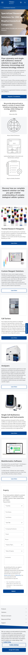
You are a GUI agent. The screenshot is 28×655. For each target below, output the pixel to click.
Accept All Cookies (14, 649)
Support (3, 622)
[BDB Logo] (11, 2)
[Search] (25, 2)
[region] (14, 642)
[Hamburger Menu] (2, 2)
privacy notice (7, 575)
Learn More (14, 243)
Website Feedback (26, 328)
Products (3, 609)
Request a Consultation (14, 96)
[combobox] (25, 2)
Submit (13, 591)
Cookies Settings (14, 645)
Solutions (3, 612)
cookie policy (18, 575)
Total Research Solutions (9, 7)
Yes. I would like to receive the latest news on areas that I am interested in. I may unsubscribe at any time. (14, 584)
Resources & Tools (6, 619)
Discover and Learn (6, 615)
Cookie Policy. (7, 642)
